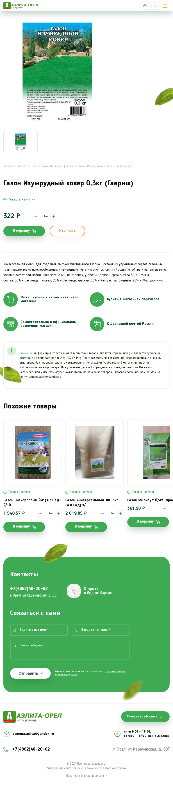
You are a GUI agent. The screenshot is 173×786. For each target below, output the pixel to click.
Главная (8, 166)
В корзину (21, 231)
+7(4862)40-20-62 (155, 6)
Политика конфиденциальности (86, 775)
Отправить (28, 673)
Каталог (23, 166)
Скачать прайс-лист (142, 716)
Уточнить (67, 231)
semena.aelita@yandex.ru (145, 6)
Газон (35, 166)
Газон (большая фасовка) (58, 166)
